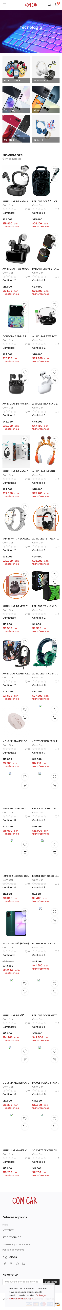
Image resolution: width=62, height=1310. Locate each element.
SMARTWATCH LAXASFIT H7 (16, 538)
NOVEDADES (12, 155)
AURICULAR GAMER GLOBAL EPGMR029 (16, 673)
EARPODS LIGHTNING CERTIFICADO (16, 808)
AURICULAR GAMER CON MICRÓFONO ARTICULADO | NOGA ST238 (46, 673)
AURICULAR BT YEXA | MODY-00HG (46, 538)
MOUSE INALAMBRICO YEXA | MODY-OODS (16, 741)
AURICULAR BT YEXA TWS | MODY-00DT (16, 606)
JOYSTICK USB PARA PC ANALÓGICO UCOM (46, 741)
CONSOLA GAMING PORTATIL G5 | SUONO (16, 336)
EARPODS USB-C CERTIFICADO (46, 808)
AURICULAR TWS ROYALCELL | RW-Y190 (46, 336)
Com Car (7, 205)
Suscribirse (51, 1281)
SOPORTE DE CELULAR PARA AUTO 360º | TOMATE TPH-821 (46, 1150)
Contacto (8, 1229)
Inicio (5, 1224)
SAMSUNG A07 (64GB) (15, 943)
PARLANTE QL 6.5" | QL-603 (46, 201)
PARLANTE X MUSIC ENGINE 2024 (46, 606)
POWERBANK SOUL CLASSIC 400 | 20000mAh (46, 943)
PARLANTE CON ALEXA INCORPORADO (46, 1015)
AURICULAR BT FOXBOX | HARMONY (16, 403)
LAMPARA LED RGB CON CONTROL (16, 876)
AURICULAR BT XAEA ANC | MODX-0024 (16, 201)
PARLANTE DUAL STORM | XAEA (46, 268)
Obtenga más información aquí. (27, 1297)
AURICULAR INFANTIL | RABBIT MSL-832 (46, 471)
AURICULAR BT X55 (13, 1015)
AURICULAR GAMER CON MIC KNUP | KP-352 (16, 1150)
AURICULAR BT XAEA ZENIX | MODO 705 (16, 471)
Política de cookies (13, 1249)
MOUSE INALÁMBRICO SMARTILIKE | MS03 (46, 1082)
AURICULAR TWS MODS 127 (16, 268)
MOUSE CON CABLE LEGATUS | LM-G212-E (46, 876)
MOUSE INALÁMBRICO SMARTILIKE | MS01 (16, 1082)
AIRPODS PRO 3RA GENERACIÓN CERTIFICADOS (46, 403)
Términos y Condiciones (16, 1244)
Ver (31, 35)
